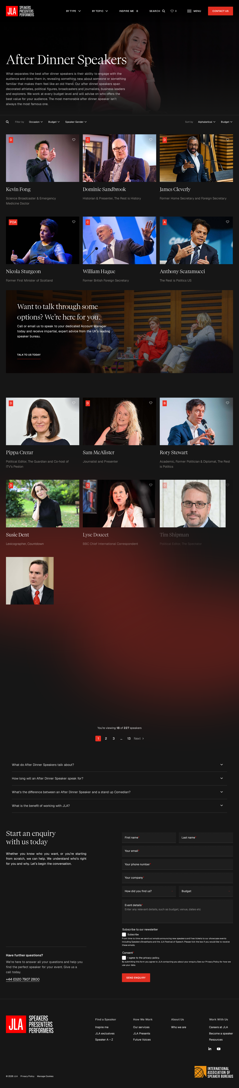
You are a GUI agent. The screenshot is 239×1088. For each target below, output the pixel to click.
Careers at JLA (218, 1027)
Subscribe (133, 934)
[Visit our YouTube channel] (218, 1049)
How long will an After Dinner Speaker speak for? (47, 778)
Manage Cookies (45, 1076)
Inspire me (127, 9)
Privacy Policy (27, 1076)
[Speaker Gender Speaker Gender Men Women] (76, 121)
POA (13, 221)
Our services (141, 1027)
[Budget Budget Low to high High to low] (226, 121)
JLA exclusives (104, 1033)
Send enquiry (136, 977)
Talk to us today (29, 354)
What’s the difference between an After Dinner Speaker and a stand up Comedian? (71, 792)
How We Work (143, 1019)
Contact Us (220, 11)
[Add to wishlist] (73, 139)
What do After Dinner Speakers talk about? (43, 765)
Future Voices (142, 1039)
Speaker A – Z (104, 1039)
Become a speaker (221, 1033)
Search (158, 9)
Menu (199, 9)
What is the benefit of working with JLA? (41, 806)
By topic (100, 9)
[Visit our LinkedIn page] (209, 1049)
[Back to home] (20, 11)
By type (74, 9)
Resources (216, 1039)
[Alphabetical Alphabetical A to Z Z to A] (206, 121)
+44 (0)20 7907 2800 (23, 979)
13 (129, 738)
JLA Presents (141, 1033)
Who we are (178, 1027)
